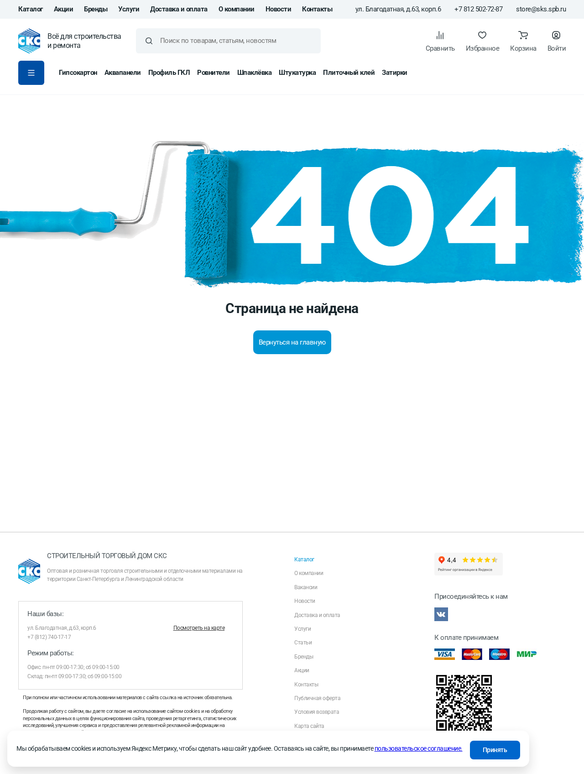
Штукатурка (297, 72)
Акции (63, 9)
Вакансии (305, 587)
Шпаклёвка (254, 72)
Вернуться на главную (292, 342)
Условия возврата (316, 712)
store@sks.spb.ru (541, 9)
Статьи (303, 642)
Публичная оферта (317, 698)
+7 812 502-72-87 (478, 9)
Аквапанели (122, 72)
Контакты (317, 9)
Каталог (30, 9)
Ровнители (213, 72)
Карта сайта (309, 726)
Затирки (394, 72)
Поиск (149, 40)
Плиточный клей (349, 72)
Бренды (95, 9)
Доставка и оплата (179, 9)
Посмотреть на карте (199, 628)
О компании (237, 9)
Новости (279, 9)
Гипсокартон (78, 72)
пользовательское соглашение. (419, 748)
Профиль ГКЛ (169, 72)
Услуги (128, 9)
